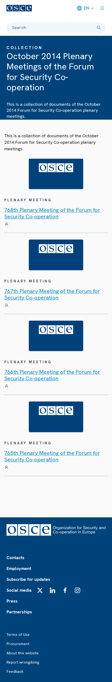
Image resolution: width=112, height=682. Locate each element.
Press (12, 601)
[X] (40, 590)
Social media (19, 590)
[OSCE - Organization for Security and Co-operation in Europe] (19, 8)
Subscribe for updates (28, 579)
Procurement (18, 643)
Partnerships (19, 612)
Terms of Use (18, 634)
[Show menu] (102, 8)
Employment (19, 568)
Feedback (15, 671)
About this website (23, 653)
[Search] (99, 27)
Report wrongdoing (23, 662)
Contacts (15, 557)
